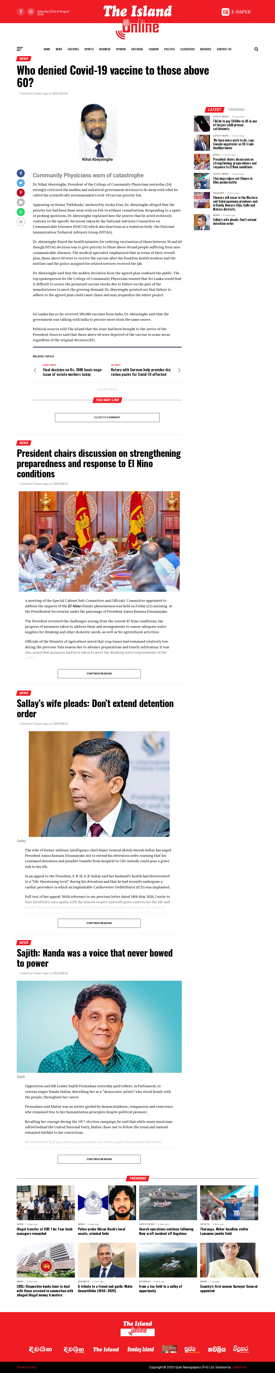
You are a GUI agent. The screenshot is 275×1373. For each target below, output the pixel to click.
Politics (169, 49)
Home (47, 49)
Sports (89, 49)
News (59, 49)
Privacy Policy (27, 1367)
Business (104, 49)
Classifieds (187, 49)
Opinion (121, 49)
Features (73, 49)
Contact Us (224, 49)
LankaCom (239, 1367)
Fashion (153, 49)
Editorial (137, 49)
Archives (205, 49)
